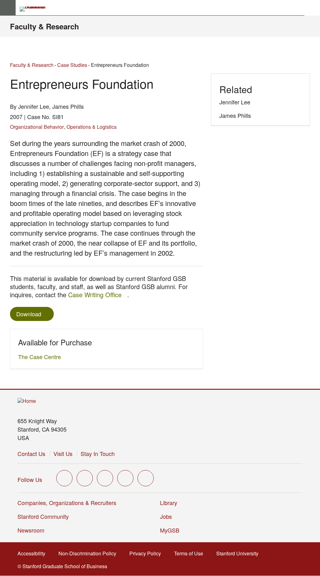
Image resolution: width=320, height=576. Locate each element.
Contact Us (31, 453)
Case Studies (72, 64)
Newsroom (31, 530)
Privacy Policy (147, 553)
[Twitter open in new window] (64, 478)
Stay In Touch (98, 453)
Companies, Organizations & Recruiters (67, 502)
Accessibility (33, 553)
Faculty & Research (44, 26)
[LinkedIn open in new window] (146, 478)
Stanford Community (43, 516)
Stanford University (239, 553)
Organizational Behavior (37, 126)
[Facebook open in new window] (85, 478)
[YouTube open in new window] (125, 478)
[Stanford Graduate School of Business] (35, 9)
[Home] (27, 401)
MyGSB (171, 530)
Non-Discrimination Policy (89, 553)
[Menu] (8, 8)
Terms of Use (190, 553)
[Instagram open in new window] (105, 478)
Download (28, 314)
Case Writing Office (97, 294)
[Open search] (312, 8)
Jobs (166, 516)
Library (168, 502)
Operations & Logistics (92, 126)
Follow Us (30, 479)
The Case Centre (41, 357)
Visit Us (62, 453)
